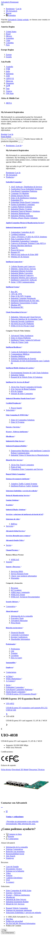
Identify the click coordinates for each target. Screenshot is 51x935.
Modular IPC (16, 305)
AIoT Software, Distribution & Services (26, 187)
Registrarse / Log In (13, 146)
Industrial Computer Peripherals (23, 298)
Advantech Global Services (15, 531)
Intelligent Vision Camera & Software (25, 340)
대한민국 (10, 79)
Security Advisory (12, 602)
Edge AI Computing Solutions (23, 420)
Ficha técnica (6, 769)
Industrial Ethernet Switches (22, 271)
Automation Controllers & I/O (22, 232)
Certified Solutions (18, 234)
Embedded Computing (14, 182)
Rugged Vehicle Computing (15, 474)
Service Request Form (19, 574)
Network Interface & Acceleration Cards (26, 319)
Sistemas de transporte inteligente (17, 479)
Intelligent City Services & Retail (17, 382)
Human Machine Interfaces (21, 246)
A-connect (10, 882)
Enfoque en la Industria (15, 871)
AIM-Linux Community (20, 592)
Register (4, 134)
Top (4, 930)
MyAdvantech (11, 11)
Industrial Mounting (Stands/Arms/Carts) (20, 398)
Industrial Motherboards (20, 213)
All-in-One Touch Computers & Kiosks (26, 387)
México (9, 36)
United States (11, 32)
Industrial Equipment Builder (16, 446)
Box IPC (14, 292)
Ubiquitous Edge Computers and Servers (27, 469)
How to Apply (16, 658)
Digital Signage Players (20, 196)
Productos (10, 177)
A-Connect (10, 681)
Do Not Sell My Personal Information (20, 923)
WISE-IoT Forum (18, 595)
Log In (18, 9)
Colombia (10, 43)
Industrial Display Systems (21, 209)
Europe (9, 55)
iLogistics (9, 505)
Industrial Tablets (17, 375)
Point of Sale (16, 467)
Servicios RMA (17, 571)
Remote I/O (15, 252)
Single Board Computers (15, 692)
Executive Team (17, 618)
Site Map (9, 919)
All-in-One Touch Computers (22, 465)
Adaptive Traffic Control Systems (24, 484)
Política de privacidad (14, 921)
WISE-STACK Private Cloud (22, 326)
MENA (9, 103)
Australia (9, 67)
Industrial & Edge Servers (15, 441)
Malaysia (9, 81)
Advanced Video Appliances (22, 336)
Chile (8, 40)
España (9, 57)
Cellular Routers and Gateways (23, 266)
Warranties (15, 578)
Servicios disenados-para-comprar (18, 536)
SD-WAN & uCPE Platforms (22, 324)
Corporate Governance (20, 635)
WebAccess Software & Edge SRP (24, 254)
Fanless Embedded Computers (23, 204)
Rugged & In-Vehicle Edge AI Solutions (26, 377)
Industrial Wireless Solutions (22, 216)
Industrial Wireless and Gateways (24, 278)
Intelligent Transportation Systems (24, 303)
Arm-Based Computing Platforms (24, 191)
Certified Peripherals (13, 403)
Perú (8, 45)
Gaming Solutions (12, 500)
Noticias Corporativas (14, 849)
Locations (15, 655)
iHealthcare (10, 436)
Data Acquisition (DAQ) (20, 239)
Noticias (9, 875)
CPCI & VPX (16, 294)
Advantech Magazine (19, 621)
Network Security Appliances (22, 321)
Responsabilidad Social (15, 854)
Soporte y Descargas (13, 567)
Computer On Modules (20, 193)
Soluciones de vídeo (13, 519)
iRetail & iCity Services (14, 460)
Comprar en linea (15, 834)
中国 (8, 69)
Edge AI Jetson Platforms (21, 338)
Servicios (9, 526)
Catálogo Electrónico (14, 878)
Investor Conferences (19, 637)
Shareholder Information (20, 639)
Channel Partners (12, 550)
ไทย (7, 89)
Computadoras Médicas (20, 354)
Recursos (14, 588)
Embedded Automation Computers (24, 241)
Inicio (8, 685)
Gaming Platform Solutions (21, 207)
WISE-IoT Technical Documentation (25, 597)
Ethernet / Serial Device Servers (23, 269)
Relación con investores (14, 628)
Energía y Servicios (13, 427)
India (8, 71)
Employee (9, 667)
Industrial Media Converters (22, 273)
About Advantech (12, 611)
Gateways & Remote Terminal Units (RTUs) (28, 243)
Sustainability (11, 663)
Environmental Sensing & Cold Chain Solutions (29, 373)
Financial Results (17, 632)
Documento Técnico (14, 869)
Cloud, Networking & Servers (16, 312)
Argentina (12, 15)
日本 (8, 76)
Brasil (8, 34)
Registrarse (10, 9)
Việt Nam (9, 93)
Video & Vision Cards (19, 342)
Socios (8, 545)
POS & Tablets (17, 391)
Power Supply (16, 408)
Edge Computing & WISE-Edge (17, 415)
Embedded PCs (17, 200)
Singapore (10, 83)
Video (8, 873)
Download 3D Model (20, 769)
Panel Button (6, 136)
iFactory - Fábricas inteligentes (17, 432)
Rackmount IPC (17, 307)
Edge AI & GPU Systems (21, 296)
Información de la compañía (22, 616)
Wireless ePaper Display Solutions (24, 218)
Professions (15, 649)
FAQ (8, 880)
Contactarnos (11, 672)
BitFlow (14, 524)
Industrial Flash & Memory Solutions (25, 211)
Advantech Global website (18, 20)
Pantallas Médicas (18, 356)
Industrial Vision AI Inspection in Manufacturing (30, 455)
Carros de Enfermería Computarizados (26, 352)
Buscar (8, 13)
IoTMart (9, 676)
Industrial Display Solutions (15, 509)
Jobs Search (10, 856)
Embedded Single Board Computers (25, 202)
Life (12, 651)
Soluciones (10, 410)
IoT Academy (16, 590)
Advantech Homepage (10, 2)
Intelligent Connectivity (14, 262)
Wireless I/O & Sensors (20, 257)
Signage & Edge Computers (22, 394)
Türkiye (9, 91)
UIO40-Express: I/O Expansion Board (21, 694)
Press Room (15, 623)
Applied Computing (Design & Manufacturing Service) (25, 223)
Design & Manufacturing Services (17, 495)
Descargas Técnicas (37, 769)
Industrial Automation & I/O (16, 227)
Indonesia (9, 74)
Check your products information (24, 576)
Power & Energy (17, 250)
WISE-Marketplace (13, 679)
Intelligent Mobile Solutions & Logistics (20, 368)
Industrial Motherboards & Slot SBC (25, 301)
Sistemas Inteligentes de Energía (23, 359)
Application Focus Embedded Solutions (26, 189)
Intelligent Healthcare (13, 347)
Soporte (9, 562)
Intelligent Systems (12, 287)
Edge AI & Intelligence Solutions (24, 198)
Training (14, 653)
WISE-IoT (15, 560)
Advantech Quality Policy (15, 540)
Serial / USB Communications (23, 282)
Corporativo (10, 606)
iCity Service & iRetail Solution (23, 389)
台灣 (8, 86)
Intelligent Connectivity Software (24, 280)
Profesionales (10, 644)
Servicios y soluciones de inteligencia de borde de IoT (24, 514)
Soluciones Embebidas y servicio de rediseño (21, 491)
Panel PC (14, 248)
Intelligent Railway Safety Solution (24, 486)
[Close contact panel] (2, 807)
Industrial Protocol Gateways (22, 275)
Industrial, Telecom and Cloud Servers (26, 317)
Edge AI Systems (17, 422)
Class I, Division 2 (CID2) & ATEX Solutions (29, 237)
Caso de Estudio (12, 867)
